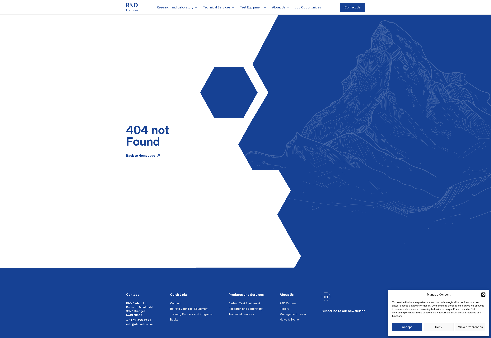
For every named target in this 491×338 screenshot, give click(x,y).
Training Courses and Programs (191, 314)
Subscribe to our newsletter (343, 311)
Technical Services (241, 314)
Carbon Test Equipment (244, 303)
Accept (407, 327)
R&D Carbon (288, 303)
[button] (483, 295)
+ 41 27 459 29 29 (138, 320)
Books (174, 319)
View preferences (470, 327)
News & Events (290, 319)
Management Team (293, 314)
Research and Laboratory (246, 308)
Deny (438, 327)
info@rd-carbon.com (140, 324)
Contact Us (352, 7)
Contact (175, 303)
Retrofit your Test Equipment (189, 308)
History (284, 308)
